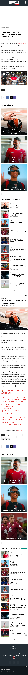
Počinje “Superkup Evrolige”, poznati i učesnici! (14, 132)
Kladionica (12, 263)
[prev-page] (2, 194)
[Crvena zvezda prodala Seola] (5, 249)
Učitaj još (13, 290)
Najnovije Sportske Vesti (10, 199)
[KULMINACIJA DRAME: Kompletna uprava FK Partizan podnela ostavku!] (5, 258)
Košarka (14, 129)
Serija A (12, 90)
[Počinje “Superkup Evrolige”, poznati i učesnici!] (14, 121)
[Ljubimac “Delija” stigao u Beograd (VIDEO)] (14, 149)
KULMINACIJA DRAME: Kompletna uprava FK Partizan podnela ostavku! (17, 258)
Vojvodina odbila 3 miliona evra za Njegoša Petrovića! (17, 284)
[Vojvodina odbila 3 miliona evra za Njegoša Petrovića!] (5, 284)
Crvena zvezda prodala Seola (18, 249)
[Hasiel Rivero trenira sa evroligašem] (14, 177)
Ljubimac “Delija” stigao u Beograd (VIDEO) (14, 160)
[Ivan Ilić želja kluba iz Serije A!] (5, 231)
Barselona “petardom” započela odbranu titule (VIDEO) (16, 241)
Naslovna (3, 27)
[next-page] (5, 194)
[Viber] (14, 97)
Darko (3, 38)
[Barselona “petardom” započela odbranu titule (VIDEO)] (5, 240)
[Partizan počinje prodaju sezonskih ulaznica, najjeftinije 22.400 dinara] (5, 275)
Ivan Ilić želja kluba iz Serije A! (18, 231)
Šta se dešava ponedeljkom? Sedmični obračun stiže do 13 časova (18, 267)
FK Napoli (8, 90)
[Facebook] (7, 97)
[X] (11, 97)
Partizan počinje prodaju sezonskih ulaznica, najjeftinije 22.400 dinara (17, 275)
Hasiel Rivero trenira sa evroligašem (14, 189)
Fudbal (7, 27)
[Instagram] (14, 662)
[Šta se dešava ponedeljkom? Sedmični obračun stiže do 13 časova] (5, 266)
